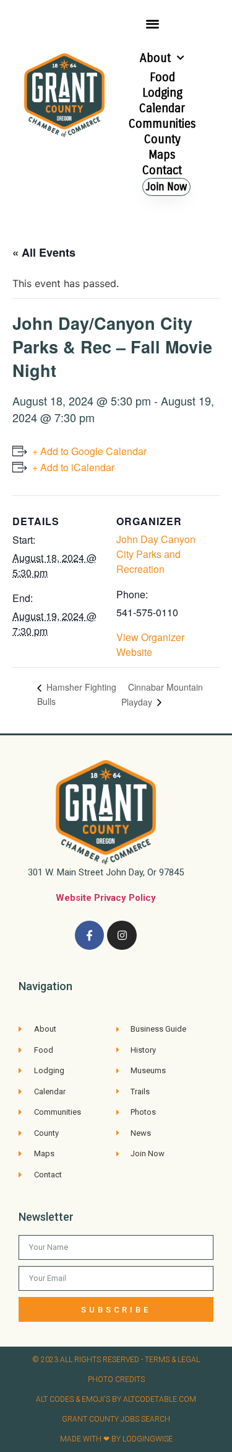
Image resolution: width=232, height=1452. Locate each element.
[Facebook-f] (90, 935)
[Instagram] (122, 935)
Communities (162, 124)
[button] (152, 23)
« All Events (43, 252)
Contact (162, 170)
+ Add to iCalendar (73, 467)
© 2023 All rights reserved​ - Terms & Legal (116, 1359)
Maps (162, 155)
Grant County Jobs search (116, 1419)
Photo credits (116, 1379)
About (155, 58)
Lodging (162, 93)
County (162, 139)
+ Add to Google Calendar (89, 451)
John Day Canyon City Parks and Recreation (155, 554)
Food (162, 77)
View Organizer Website (150, 644)
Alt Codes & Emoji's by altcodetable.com (116, 1399)
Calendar (162, 108)
